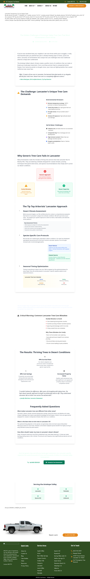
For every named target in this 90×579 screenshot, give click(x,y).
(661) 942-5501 (71, 535)
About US (31, 6)
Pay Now (55, 6)
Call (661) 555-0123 (35, 462)
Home (26, 6)
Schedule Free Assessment (55, 462)
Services (39, 6)
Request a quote (53, 535)
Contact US (48, 6)
